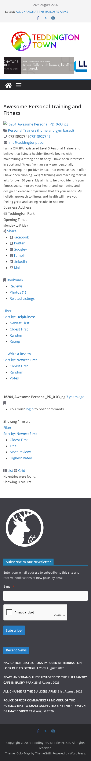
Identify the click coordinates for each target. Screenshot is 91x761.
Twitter (19, 243)
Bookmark (14, 280)
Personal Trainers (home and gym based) (40, 130)
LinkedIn (20, 261)
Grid (21, 470)
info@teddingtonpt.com (27, 142)
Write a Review (19, 353)
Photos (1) (18, 292)
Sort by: (19, 317)
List (10, 470)
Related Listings (22, 298)
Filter (7, 311)
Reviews (16, 286)
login (30, 409)
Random (16, 335)
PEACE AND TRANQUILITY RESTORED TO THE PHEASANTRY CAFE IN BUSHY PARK (47, 9)
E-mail (8, 586)
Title (13, 446)
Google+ (20, 249)
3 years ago (75, 396)
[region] (45, 65)
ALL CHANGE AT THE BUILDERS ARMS (30, 691)
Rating (15, 341)
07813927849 (39, 136)
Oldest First (19, 329)
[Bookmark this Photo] (4, 403)
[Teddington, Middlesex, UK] (8, 85)
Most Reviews (20, 452)
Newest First (19, 323)
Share (11, 231)
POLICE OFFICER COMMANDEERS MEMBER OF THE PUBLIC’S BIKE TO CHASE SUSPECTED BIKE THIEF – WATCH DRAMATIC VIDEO (44, 705)
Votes (14, 378)
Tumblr (19, 255)
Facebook (21, 237)
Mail (17, 267)
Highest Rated (21, 458)
